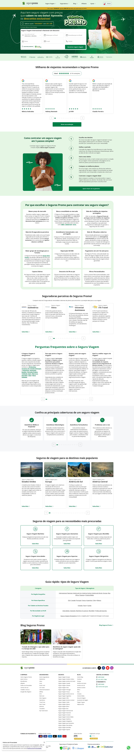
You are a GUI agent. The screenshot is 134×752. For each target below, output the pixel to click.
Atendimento (23, 681)
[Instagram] (112, 668)
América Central (86, 593)
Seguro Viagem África (63, 706)
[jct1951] (70, 82)
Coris (40, 683)
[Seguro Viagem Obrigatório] (98, 551)
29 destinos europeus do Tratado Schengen (31, 368)
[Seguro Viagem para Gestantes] (67, 529)
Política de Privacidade (26, 685)
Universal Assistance (44, 689)
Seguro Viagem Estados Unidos (66, 679)
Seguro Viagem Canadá (64, 683)
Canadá (73, 600)
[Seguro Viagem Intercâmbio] (35, 551)
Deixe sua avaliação (67, 124)
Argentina (26, 370)
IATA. (74, 224)
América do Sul (77, 593)
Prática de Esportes (101, 611)
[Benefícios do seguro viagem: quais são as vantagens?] (67, 644)
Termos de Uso (24, 687)
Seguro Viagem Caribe (63, 702)
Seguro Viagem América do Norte (66, 681)
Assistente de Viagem (82, 700)
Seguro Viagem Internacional (65, 710)
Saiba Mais (25, 332)
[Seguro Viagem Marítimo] (35, 529)
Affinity (41, 691)
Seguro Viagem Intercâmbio (65, 725)
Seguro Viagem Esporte (64, 729)
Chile (94, 600)
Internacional (63, 593)
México (99, 600)
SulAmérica (42, 679)
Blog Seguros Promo (105, 625)
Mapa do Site (80, 704)
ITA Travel (42, 687)
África (77, 595)
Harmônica (42, 700)
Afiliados (84, 3)
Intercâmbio (66, 611)
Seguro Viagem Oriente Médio (65, 717)
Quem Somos (23, 679)
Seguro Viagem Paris (63, 687)
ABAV (62, 224)
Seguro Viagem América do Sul (66, 694)
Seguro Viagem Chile (63, 698)
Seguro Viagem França (64, 691)
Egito (29, 374)
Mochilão (91, 611)
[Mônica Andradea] (23, 82)
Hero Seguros (42, 698)
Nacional (69, 593)
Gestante (72, 611)
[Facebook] (103, 668)
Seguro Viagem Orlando (64, 685)
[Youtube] (107, 668)
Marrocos (35, 374)
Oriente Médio (89, 595)
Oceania (81, 595)
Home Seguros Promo (26, 677)
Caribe (89, 605)
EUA (69, 600)
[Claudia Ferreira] (93, 82)
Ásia (109, 593)
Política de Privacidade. (34, 748)
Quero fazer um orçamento (91, 189)
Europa (105, 593)
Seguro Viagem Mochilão (64, 727)
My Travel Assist (43, 710)
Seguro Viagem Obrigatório (69, 616)
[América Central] (102, 476)
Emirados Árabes (32, 372)
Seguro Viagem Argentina (64, 696)
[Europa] (55, 476)
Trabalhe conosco (25, 689)
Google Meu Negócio (25, 691)
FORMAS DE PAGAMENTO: (28, 733)
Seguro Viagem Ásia (63, 708)
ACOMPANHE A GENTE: (89, 668)
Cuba (29, 375)
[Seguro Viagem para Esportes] (67, 551)
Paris (84, 605)
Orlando (80, 605)
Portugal (78, 600)
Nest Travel (42, 704)
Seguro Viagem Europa (64, 677)
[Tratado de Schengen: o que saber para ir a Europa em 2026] (36, 644)
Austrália (24, 375)
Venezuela (33, 370)
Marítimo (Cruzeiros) (82, 611)
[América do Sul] (79, 476)
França (84, 600)
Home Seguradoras (44, 677)
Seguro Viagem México (64, 704)
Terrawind (41, 708)
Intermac (41, 706)
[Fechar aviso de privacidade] (44, 742)
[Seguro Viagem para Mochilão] (98, 529)
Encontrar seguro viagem (75, 47)
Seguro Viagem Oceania (64, 715)
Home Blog (80, 677)
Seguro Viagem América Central (66, 700)
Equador (24, 372)
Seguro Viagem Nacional (64, 712)
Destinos (79, 679)
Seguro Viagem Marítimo (64, 719)
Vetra (40, 681)
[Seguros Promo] (30, 4)
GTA (40, 694)
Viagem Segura (81, 702)
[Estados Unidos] (32, 476)
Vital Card (41, 696)
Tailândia (25, 374)
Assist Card (42, 685)
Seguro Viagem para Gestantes (66, 723)
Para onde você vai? (29, 34)
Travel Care (42, 702)
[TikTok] (99, 668)
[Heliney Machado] (46, 82)
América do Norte (97, 593)
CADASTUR (68, 224)
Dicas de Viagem (81, 698)
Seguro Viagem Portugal (64, 689)
